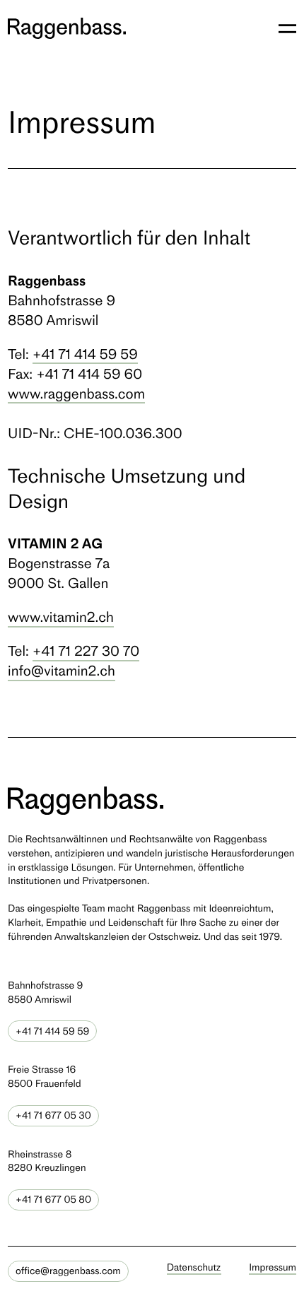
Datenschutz (194, 1267)
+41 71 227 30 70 (86, 650)
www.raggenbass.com (76, 393)
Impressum (272, 1267)
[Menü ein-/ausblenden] (287, 28)
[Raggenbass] (67, 28)
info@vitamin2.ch (61, 670)
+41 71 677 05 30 (53, 1115)
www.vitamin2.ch (61, 616)
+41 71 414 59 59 (85, 354)
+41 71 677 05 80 (53, 1200)
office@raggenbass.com (68, 1271)
